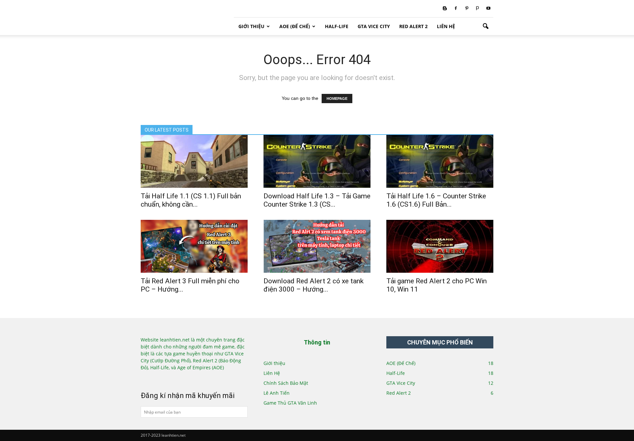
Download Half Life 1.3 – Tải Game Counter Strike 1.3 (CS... (317, 200)
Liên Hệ (446, 26)
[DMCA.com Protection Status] (163, 378)
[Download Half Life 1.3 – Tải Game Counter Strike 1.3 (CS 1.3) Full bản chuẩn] (317, 161)
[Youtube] (488, 8)
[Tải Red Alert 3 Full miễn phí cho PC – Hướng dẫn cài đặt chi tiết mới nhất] (194, 246)
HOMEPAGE (337, 98)
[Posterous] (477, 8)
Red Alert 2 (413, 26)
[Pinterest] (467, 8)
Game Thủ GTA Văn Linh (290, 403)
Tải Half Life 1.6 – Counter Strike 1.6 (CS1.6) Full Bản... (436, 200)
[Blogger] (445, 8)
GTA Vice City (374, 26)
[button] (485, 26)
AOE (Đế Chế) (294, 26)
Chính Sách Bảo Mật (286, 383)
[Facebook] (456, 8)
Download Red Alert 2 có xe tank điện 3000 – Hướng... (314, 285)
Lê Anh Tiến (277, 393)
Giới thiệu (251, 26)
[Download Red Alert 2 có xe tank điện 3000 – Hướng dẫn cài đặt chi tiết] (317, 246)
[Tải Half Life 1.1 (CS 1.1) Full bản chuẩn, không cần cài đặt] (194, 161)
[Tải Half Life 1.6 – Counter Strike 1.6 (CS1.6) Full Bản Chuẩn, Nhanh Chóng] (439, 161)
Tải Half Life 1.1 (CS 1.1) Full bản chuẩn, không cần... (191, 200)
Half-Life (336, 26)
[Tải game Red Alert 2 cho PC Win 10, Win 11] (439, 246)
